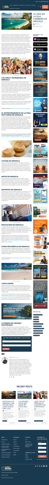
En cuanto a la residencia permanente (8, 296)
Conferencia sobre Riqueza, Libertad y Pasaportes (28, 445)
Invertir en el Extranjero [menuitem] (5, 454)
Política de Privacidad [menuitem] (13, 472)
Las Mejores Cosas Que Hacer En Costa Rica (23, 404)
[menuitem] (30, 452)
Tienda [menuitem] (14, 452)
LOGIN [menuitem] (37, 1)
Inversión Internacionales (38, 333)
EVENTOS (33, 5)
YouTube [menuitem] (15, 444)
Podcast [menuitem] (15, 439)
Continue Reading (12, 422)
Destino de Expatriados (38, 314)
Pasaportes (36, 317)
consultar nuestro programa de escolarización (16, 240)
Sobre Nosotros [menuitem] (4, 439)
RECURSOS (12, 8)
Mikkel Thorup (16, 357)
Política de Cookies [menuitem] (4, 475)
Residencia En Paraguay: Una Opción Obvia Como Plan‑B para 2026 (8, 405)
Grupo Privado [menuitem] (16, 450)
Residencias (36, 321)
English (26, 454)
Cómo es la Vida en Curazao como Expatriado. (20, 108)
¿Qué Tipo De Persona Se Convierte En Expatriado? (39, 404)
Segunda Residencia (37, 326)
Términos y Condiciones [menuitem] (5, 472)
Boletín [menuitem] (14, 454)
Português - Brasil (28, 459)
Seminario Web (16, 446)
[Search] (40, 7)
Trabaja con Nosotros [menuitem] (5, 457)
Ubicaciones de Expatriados (39, 328)
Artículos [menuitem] (15, 441)
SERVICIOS (28, 5)
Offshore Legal (36, 335)
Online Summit (28, 441)
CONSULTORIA (22, 5)
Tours (26, 439)
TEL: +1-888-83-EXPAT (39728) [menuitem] (43, 1)
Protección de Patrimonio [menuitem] (6, 452)
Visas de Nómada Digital (38, 330)
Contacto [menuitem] (3, 441)
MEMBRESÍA (15, 5)
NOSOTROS (17, 8)
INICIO (11, 5)
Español (26, 457)
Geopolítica (36, 319)
